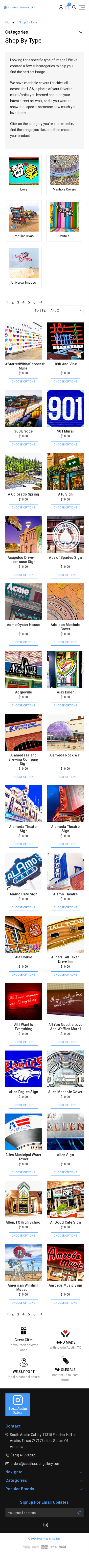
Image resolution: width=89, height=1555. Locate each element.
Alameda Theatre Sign (65, 829)
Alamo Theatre (65, 894)
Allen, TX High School (24, 1222)
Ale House (23, 957)
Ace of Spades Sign (65, 558)
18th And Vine (65, 364)
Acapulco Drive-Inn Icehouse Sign (24, 560)
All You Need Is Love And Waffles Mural (65, 1027)
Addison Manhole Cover (65, 627)
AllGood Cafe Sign (65, 1222)
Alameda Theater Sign (23, 829)
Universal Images (23, 282)
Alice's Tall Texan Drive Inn (65, 959)
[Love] (23, 170)
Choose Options (23, 381)
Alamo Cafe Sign (24, 894)
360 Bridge (23, 431)
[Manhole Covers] (64, 170)
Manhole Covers (64, 189)
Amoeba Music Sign (65, 1285)
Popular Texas (24, 236)
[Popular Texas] (23, 217)
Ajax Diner (65, 692)
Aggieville (23, 692)
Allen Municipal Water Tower (23, 1157)
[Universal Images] (23, 263)
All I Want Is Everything (23, 1027)
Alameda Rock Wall (65, 755)
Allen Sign (65, 1155)
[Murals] (64, 217)
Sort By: (40, 310)
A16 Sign (65, 494)
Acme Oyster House (23, 625)
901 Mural (65, 431)
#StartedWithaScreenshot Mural (27, 366)
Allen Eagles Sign (23, 1092)
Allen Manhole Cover (65, 1092)
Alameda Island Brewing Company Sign (23, 759)
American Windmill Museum (24, 1287)
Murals (64, 236)
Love (23, 189)
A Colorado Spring (23, 494)
